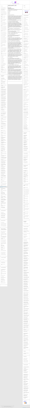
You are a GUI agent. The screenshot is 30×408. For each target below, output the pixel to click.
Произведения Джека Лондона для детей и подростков (3, 87)
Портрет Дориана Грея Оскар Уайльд (3, 109)
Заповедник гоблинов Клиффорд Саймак (26, 146)
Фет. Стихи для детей (3, 36)
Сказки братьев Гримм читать (26, 84)
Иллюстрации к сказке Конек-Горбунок (26, 170)
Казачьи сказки (25, 103)
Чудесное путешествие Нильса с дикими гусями (26, 112)
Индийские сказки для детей (26, 208)
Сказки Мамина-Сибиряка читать (26, 25)
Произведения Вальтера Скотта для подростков (3, 100)
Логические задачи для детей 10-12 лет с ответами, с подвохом (26, 379)
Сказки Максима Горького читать (26, 78)
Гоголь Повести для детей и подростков (3, 121)
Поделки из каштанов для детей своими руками (26, 338)
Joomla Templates (24, 407)
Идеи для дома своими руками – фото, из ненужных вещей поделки (26, 256)
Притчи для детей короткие (3, 223)
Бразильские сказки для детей (26, 214)
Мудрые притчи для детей (3, 224)
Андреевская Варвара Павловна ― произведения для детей (3, 197)
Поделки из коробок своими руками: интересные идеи (26, 300)
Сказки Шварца (25, 87)
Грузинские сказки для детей (26, 198)
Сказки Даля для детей (26, 24)
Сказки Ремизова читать (26, 64)
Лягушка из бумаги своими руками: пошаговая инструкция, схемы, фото (26, 281)
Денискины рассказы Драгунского (3, 115)
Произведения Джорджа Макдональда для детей (3, 175)
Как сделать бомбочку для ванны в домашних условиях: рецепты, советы (26, 319)
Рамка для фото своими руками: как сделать (26, 317)
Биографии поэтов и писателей (25, 236)
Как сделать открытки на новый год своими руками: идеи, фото (26, 348)
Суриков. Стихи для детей (3, 40)
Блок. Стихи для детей (3, 44)
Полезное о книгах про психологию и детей (26, 228)
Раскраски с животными (26, 360)
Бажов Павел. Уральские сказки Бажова (26, 109)
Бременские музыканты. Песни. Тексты (3, 277)
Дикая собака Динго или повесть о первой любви (3, 113)
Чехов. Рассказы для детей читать (3, 152)
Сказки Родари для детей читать (26, 106)
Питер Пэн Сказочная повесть (26, 51)
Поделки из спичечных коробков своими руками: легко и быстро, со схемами (26, 302)
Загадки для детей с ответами (3, 67)
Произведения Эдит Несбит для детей (3, 107)
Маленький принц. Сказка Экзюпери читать (26, 38)
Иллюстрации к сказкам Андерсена (26, 181)
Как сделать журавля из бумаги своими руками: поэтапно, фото (26, 260)
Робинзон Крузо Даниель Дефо (3, 203)
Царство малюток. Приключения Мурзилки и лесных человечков (26, 128)
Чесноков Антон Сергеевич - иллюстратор (26, 353)
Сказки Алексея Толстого (26, 79)
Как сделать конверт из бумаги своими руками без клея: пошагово (26, 279)
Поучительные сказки (26, 76)
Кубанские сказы (2, 180)
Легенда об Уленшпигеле (3, 254)
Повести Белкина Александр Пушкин (3, 78)
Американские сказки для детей (26, 207)
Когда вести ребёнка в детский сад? (26, 157)
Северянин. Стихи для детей (3, 51)
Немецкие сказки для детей (26, 191)
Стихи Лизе (2, 57)
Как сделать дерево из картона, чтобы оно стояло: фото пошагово (26, 250)
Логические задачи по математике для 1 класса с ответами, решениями (26, 375)
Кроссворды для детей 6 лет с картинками (26, 368)
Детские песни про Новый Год (3, 273)
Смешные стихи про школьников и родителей (3, 213)
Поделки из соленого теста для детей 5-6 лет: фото (26, 293)
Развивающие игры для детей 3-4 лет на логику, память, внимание (26, 390)
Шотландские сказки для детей (26, 205)
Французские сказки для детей (26, 197)
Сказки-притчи (25, 123)
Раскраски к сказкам (25, 358)
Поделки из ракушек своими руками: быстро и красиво (26, 308)
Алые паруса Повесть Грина (3, 116)
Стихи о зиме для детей (3, 64)
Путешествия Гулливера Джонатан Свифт (26, 44)
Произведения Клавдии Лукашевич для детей (3, 162)
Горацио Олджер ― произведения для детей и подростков (3, 142)
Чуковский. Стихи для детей (3, 18)
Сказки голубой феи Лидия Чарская (26, 65)
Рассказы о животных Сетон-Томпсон (3, 146)
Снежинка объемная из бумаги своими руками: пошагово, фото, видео (26, 321)
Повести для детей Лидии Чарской (3, 186)
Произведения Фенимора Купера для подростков (3, 97)
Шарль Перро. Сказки (26, 95)
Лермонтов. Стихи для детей (3, 16)
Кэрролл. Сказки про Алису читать (26, 36)
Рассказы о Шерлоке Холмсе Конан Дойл (3, 207)
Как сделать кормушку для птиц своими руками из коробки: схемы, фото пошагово (26, 246)
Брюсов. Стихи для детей (3, 35)
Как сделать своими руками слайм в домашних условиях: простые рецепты (26, 248)
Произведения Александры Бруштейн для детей (3, 161)
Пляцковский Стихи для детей (3, 30)
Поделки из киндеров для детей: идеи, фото (26, 323)
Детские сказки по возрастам (25, 62)
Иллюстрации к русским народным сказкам (26, 174)
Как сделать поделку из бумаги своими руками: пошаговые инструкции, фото (26, 268)
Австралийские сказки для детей (26, 212)
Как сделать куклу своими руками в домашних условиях (26, 334)
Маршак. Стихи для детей (3, 19)
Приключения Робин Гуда (3, 250)
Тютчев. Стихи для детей (3, 34)
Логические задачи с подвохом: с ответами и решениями (26, 382)
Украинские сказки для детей (26, 195)
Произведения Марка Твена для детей (3, 85)
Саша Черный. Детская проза (3, 130)
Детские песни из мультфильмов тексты (3, 279)
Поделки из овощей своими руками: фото (26, 329)
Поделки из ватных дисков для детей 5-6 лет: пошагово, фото (26, 270)
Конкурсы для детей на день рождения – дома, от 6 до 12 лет (26, 393)
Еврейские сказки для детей (26, 218)
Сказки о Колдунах (25, 124)
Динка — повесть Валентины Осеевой (3, 190)
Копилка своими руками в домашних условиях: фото (26, 290)
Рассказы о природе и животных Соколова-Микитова (3, 150)
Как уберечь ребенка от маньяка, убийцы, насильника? (26, 160)
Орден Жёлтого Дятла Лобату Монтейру (26, 126)
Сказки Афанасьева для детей (26, 104)
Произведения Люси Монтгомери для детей (3, 170)
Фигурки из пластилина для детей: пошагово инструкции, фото (26, 288)
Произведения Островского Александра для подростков (3, 157)
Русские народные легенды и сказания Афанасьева (3, 236)
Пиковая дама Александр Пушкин (3, 80)
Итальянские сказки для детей (26, 200)
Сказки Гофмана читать (26, 28)
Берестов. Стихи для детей (3, 26)
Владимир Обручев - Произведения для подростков (25, 144)
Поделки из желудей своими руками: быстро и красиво (26, 325)
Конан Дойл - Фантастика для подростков (26, 140)
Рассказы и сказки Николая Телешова (3, 118)
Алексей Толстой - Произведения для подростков (25, 136)
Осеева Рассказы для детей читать (3, 195)
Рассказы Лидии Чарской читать (3, 185)
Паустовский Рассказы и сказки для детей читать (3, 123)
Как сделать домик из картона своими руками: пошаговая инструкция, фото (26, 253)
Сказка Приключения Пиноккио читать (26, 50)
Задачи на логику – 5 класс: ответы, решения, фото (26, 386)
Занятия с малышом (25, 161)
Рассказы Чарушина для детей (3, 119)
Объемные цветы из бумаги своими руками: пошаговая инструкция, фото (26, 273)
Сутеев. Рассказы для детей (3, 183)
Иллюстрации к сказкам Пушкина (26, 172)
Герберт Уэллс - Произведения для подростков (25, 138)
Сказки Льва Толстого (26, 19)
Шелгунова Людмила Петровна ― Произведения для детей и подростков (3, 199)
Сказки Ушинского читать (26, 39)
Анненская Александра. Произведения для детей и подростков (3, 165)
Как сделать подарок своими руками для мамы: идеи (26, 311)
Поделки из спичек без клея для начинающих (26, 304)
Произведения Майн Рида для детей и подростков (3, 98)
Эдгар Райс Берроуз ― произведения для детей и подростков (3, 140)
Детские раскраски (25, 359)
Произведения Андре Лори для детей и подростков (3, 91)
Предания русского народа (3, 233)
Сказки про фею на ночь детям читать (26, 61)
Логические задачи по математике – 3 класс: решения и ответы (26, 377)
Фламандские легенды (3, 253)
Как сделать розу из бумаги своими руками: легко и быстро (26, 307)
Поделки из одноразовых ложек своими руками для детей (26, 327)
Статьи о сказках (2, 259)
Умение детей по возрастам (26, 366)
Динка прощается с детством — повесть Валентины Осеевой (3, 193)
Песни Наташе (2, 276)
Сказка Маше (25, 18)
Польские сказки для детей (26, 215)
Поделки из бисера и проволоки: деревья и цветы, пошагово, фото (26, 275)
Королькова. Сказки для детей (26, 69)
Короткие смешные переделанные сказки (3, 217)
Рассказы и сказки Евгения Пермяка (3, 177)
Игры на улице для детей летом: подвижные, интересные (26, 397)
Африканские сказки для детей (26, 216)
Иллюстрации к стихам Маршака (26, 178)
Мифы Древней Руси (3, 232)
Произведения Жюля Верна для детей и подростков (3, 89)
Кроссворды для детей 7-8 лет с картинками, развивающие (26, 370)
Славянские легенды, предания (3, 238)
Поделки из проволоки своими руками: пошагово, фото (26, 336)
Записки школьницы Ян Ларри (3, 179)
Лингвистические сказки (26, 72)
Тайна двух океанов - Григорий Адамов (26, 150)
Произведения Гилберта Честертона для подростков (3, 92)
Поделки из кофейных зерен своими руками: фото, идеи (26, 277)
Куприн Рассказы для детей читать (3, 153)
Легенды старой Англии (3, 252)
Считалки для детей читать (3, 72)
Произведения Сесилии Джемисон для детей (3, 172)
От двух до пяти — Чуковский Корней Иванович (26, 231)
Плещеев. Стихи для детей (3, 41)
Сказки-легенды (25, 118)
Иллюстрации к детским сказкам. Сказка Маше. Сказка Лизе (26, 176)
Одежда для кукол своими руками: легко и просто (26, 297)
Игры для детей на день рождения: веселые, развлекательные (26, 395)
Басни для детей (2, 222)
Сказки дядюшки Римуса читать (26, 75)
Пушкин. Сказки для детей (26, 17)
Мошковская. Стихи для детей (3, 25)
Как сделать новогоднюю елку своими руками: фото (26, 343)
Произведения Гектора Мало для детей (3, 173)
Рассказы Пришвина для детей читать (3, 144)
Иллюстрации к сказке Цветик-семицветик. (26, 168)
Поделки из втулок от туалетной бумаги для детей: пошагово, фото (26, 284)
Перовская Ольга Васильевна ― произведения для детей (3, 202)
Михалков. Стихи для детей (3, 21)
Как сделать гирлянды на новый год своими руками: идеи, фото (26, 340)
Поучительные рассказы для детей (3, 135)
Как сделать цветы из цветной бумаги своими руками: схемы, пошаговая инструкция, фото (26, 243)
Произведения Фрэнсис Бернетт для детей (3, 168)
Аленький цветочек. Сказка (26, 94)
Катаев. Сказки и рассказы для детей (26, 89)
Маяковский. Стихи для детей (3, 45)
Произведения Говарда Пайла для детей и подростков (3, 138)
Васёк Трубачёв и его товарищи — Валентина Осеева (3, 189)
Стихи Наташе (2, 59)
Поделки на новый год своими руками (26, 345)
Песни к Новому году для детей (3, 271)
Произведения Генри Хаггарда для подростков (3, 105)
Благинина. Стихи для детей (3, 23)
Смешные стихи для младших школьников (3, 215)
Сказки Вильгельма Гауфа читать (26, 31)
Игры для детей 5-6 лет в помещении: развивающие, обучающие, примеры (26, 388)
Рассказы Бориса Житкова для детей (3, 132)
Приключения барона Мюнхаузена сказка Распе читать (26, 41)
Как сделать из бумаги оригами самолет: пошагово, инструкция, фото (26, 258)
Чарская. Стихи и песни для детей (3, 53)
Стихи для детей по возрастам (3, 65)
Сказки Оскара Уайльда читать (26, 34)
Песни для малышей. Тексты (3, 281)
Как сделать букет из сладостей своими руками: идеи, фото (26, 265)
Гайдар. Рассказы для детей (3, 83)
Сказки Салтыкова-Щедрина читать (26, 30)
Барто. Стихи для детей (3, 22)
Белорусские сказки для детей (26, 202)
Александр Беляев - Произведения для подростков (25, 142)
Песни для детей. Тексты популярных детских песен (3, 270)
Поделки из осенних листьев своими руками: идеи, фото (26, 315)
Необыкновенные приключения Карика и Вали (26, 46)
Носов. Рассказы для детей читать (3, 182)
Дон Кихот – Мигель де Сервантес (3, 205)
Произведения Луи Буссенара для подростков (3, 102)
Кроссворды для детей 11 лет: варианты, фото (26, 372)
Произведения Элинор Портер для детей (3, 166)
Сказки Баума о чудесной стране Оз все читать (26, 71)
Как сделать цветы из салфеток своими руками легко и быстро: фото (26, 263)
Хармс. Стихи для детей (3, 50)
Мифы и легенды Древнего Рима (2, 245)
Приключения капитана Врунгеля (3, 126)
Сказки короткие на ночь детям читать (26, 57)
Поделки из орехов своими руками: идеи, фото (26, 331)
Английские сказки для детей (26, 187)
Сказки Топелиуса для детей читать (26, 67)
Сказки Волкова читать (26, 27)
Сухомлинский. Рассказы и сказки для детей (3, 155)
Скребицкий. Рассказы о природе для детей (3, 148)
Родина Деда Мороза (26, 162)
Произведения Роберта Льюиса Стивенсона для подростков (3, 95)
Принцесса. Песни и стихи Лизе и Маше (3, 69)
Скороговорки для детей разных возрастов (3, 9)
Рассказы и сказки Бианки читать (3, 134)
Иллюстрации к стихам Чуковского (26, 179)
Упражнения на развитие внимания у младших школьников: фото (26, 384)
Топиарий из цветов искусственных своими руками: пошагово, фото (26, 286)
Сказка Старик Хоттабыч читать (26, 48)
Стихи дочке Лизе (2, 58)
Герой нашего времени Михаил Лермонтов (3, 81)
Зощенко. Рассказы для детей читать (3, 159)
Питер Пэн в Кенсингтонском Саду (26, 53)
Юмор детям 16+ (2, 212)
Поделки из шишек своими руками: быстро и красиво (26, 298)
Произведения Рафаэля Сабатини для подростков (3, 104)
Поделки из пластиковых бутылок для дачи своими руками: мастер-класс (26, 295)
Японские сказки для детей (26, 192)
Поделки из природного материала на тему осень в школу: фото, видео (26, 313)
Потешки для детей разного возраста (3, 14)
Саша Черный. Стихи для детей (3, 42)
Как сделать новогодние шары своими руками (26, 342)
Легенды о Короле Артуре (3, 242)
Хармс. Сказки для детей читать (26, 59)
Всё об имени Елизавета (26, 223)
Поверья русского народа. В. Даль (3, 234)
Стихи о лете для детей (3, 63)
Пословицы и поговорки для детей (3, 71)
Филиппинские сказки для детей (26, 209)
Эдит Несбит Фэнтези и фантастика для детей (26, 148)
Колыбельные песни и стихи (3, 264)
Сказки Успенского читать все (26, 100)
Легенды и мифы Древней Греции (3, 243)
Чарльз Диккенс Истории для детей (3, 128)
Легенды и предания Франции (3, 249)
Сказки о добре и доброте (26, 117)
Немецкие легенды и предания (3, 247)
